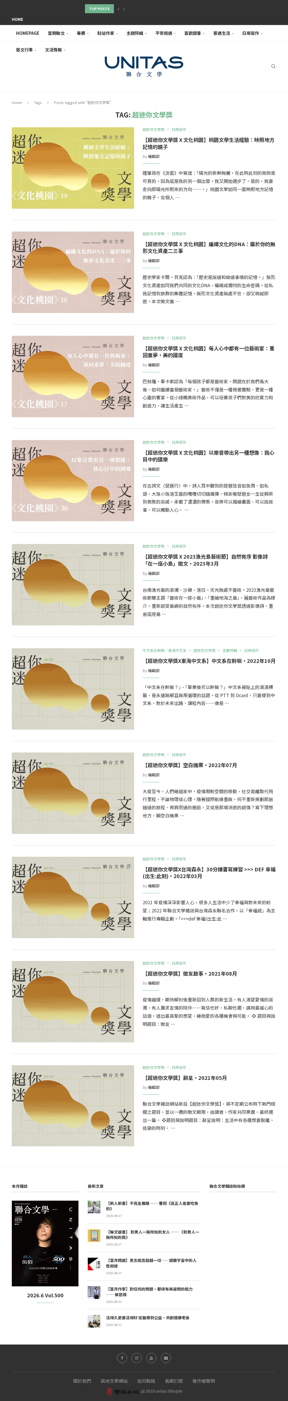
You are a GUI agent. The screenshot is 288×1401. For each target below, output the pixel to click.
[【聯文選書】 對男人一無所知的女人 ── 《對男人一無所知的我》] (94, 1235)
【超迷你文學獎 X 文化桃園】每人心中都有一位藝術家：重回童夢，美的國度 (208, 351)
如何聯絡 (146, 1380)
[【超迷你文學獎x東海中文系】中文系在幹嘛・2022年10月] (73, 689)
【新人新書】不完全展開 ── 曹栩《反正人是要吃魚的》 (152, 1206)
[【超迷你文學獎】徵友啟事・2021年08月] (73, 1001)
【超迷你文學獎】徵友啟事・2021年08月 (190, 973)
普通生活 (221, 33)
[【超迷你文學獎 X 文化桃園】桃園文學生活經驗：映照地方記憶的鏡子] (73, 168)
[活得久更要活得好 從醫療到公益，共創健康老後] (94, 1321)
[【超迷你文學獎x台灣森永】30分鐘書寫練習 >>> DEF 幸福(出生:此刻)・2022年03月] (73, 897)
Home (17, 19)
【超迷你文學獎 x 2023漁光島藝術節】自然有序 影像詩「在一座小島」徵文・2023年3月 (205, 560)
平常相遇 (163, 33)
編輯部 (154, 156)
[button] (118, 8)
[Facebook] (122, 1358)
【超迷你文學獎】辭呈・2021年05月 (185, 1077)
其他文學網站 (114, 1380)
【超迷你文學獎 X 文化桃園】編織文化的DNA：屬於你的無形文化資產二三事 (209, 247)
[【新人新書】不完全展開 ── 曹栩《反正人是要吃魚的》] (94, 1207)
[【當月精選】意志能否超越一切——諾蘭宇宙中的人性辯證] (94, 1264)
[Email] (166, 1358)
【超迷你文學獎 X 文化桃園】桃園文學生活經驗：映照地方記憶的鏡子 (208, 143)
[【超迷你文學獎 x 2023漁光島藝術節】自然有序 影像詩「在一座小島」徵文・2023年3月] (73, 584)
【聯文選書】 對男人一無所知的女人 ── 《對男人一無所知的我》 (152, 1234)
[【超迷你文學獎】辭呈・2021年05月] (73, 1106)
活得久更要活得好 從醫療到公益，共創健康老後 (148, 1317)
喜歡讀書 (192, 33)
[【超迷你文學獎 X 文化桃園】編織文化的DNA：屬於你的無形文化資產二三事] (73, 272)
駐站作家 (105, 33)
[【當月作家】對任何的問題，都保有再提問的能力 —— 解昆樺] (94, 1292)
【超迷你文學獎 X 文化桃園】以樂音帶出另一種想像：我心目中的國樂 (208, 456)
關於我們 (82, 1380)
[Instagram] (137, 1358)
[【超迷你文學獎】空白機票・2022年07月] (73, 793)
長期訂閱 (174, 1380)
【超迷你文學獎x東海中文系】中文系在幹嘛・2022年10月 (209, 660)
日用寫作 (250, 33)
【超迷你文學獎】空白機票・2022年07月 (190, 764)
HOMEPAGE (27, 33)
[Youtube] (151, 1358)
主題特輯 (134, 33)
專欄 (81, 33)
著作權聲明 (203, 1380)
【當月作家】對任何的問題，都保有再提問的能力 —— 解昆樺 (149, 1291)
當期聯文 (56, 33)
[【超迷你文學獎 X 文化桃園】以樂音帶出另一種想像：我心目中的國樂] (73, 481)
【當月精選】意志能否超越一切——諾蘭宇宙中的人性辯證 (151, 1263)
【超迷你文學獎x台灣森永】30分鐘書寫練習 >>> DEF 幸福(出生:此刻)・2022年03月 (209, 872)
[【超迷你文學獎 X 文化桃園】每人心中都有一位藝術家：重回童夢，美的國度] (73, 376)
